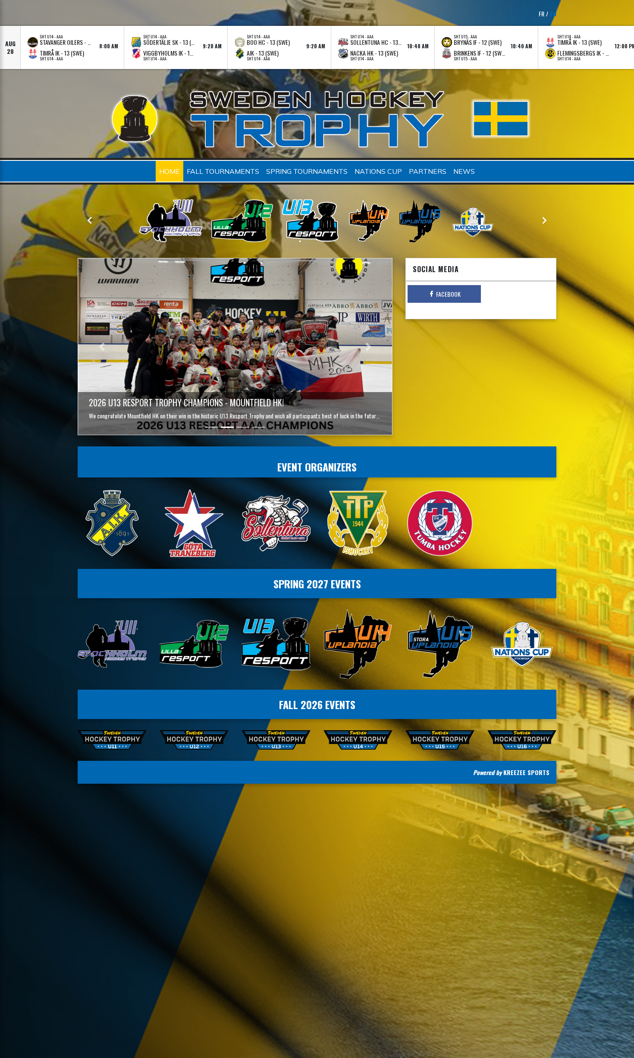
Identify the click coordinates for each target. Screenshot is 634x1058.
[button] (101, 346)
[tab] (444, 294)
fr (541, 13)
